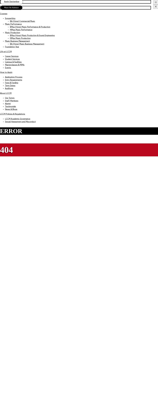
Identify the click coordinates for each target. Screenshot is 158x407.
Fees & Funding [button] (11, 83)
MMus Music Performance (21, 30)
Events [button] (8, 68)
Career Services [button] (12, 56)
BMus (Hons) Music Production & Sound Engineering (32, 35)
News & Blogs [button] (11, 109)
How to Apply (6, 72)
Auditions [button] (9, 88)
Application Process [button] (13, 77)
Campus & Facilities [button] (13, 62)
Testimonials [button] (10, 106)
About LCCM (5, 93)
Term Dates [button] (10, 86)
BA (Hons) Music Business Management (27, 44)
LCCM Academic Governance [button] (17, 119)
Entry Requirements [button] (13, 80)
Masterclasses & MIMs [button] (14, 65)
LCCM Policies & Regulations (12, 114)
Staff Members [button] (11, 101)
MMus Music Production (20, 38)
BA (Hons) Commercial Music (22, 21)
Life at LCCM (6, 52)
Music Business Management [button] (17, 41)
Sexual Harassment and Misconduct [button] (20, 122)
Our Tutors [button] (9, 98)
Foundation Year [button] (12, 47)
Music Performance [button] (13, 24)
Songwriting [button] (10, 18)
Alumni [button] (8, 104)
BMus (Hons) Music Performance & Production (30, 27)
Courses (3, 14)
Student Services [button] (12, 59)
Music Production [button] (12, 33)
